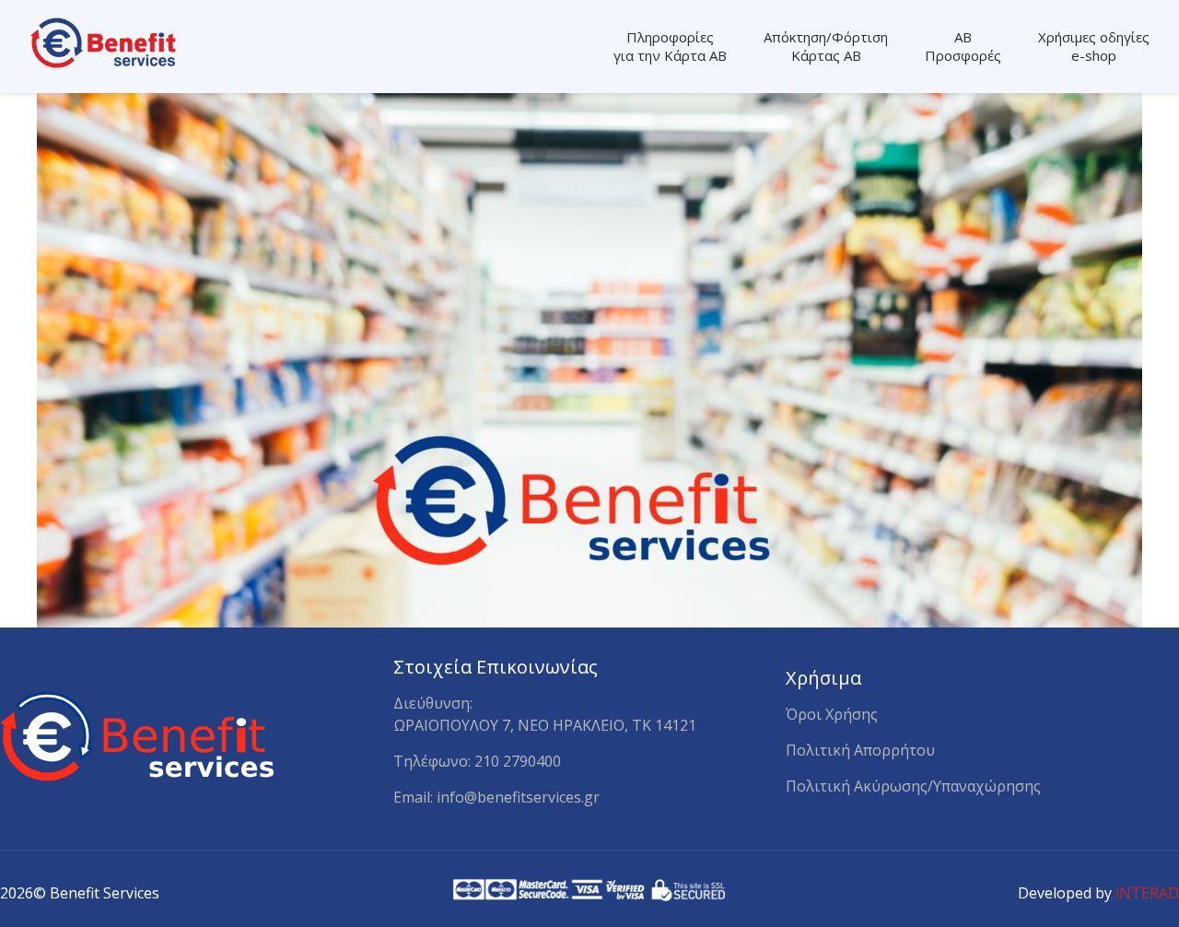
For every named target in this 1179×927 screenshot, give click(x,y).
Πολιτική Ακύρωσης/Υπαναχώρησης (913, 786)
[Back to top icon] (1089, 887)
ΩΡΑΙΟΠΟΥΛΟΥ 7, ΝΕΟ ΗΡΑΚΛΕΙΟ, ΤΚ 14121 (544, 725)
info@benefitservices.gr (518, 797)
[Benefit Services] (105, 41)
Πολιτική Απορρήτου (860, 750)
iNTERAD (1147, 893)
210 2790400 (517, 761)
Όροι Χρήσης (832, 714)
